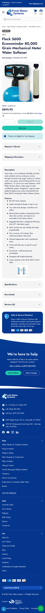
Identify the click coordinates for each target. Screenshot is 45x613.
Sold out (30, 122)
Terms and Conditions (9, 608)
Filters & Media (7, 461)
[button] (35, 12)
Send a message (31, 373)
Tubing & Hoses (8, 465)
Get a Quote (6, 509)
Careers (5, 554)
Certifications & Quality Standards (14, 566)
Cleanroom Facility (8, 546)
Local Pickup (6, 558)
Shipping (5, 513)
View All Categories (9, 493)
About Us (5, 537)
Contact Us (6, 525)
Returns (4, 521)
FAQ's (4, 571)
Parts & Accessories (9, 478)
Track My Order (7, 505)
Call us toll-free (13, 373)
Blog (3, 550)
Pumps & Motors (8, 449)
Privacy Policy (24, 608)
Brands (4, 486)
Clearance (5, 474)
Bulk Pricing (6, 517)
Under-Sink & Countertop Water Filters (15, 482)
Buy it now (22, 128)
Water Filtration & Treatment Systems (17, 27)
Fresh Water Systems (15, 594)
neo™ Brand (6, 541)
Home (3, 27)
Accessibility (35, 608)
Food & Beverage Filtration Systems (14, 469)
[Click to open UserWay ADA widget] (3, 609)
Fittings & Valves (8, 453)
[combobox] (22, 19)
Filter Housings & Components (13, 457)
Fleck (4, 34)
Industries (5, 562)
